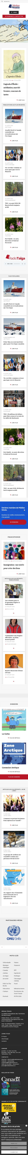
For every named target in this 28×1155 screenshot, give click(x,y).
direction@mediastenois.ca (15, 1059)
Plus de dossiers (14, 777)
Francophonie (14, 537)
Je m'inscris (14, 522)
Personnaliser (14, 1147)
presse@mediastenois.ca (8, 1065)
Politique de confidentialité (13, 1139)
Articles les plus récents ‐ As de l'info (14, 790)
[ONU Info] (14, 933)
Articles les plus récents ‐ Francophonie (14, 579)
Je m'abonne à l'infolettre (14, 16)
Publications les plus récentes (14, 105)
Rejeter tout (14, 1143)
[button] (14, 12)
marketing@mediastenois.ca (9, 1062)
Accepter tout (14, 1152)
